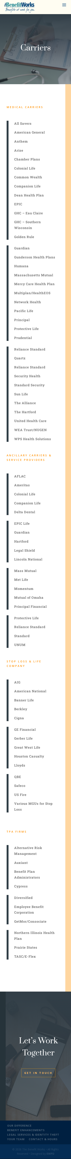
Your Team (16, 1139)
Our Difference (19, 1125)
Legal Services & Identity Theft (33, 1134)
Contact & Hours (43, 1139)
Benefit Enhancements (26, 1130)
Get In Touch (38, 1073)
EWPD (50, 1153)
